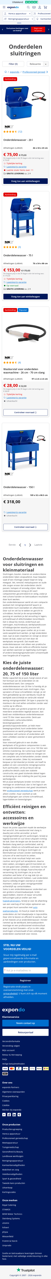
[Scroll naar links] (2, 29)
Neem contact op (25, 1023)
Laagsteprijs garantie (16, 166)
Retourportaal (25, 1032)
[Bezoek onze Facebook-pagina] (9, 1115)
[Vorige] (20, 545)
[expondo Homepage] (6, 72)
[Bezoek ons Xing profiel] (19, 1115)
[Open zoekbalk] (28, 7)
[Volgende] (30, 545)
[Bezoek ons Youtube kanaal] (4, 1115)
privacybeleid (10, 993)
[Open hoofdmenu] (4, 7)
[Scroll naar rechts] (48, 29)
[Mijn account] (39, 7)
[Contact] (34, 7)
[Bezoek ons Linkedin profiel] (14, 1115)
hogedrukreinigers (11, 901)
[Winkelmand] (45, 7)
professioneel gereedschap (20, 790)
